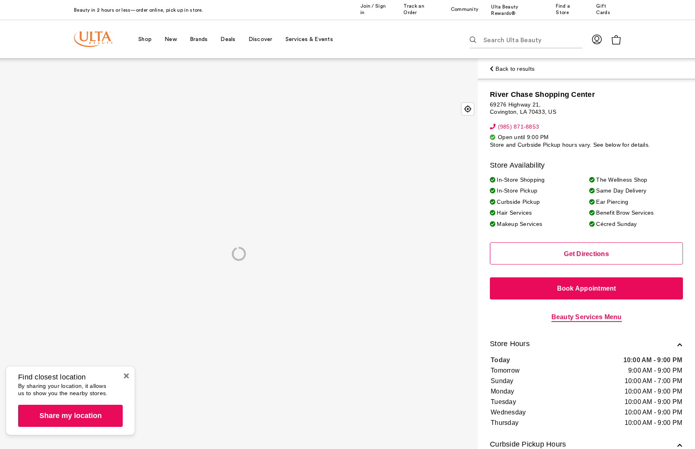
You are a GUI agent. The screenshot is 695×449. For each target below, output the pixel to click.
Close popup (126, 375)
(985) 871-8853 (518, 126)
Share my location (70, 416)
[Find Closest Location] (468, 109)
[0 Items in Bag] (616, 39)
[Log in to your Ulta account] (597, 39)
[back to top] (671, 425)
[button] (586, 345)
